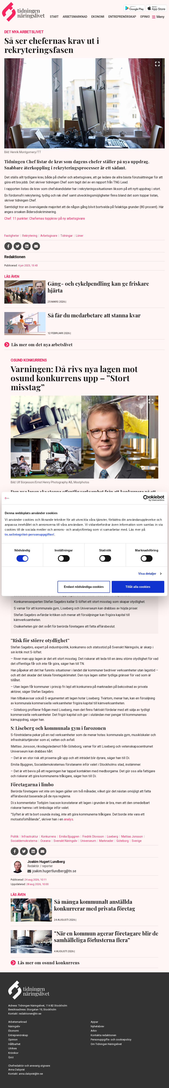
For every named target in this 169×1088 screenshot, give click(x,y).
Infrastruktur (30, 836)
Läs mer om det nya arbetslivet (42, 344)
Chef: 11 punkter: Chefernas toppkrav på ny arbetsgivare (44, 218)
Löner (79, 235)
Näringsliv (14, 1026)
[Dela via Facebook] (8, 246)
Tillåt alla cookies (138, 586)
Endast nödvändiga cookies (84, 586)
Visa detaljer (147, 573)
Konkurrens (49, 836)
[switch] (64, 558)
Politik (15, 836)
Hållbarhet (14, 1044)
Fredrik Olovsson (93, 836)
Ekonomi (97, 16)
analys (68, 819)
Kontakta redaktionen (103, 1035)
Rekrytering (30, 235)
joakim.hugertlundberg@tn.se (54, 871)
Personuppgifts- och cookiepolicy (111, 1039)
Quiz (11, 1057)
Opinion (146, 16)
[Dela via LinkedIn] (27, 246)
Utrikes (12, 1048)
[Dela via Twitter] (17, 246)
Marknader (106, 840)
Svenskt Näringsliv (66, 840)
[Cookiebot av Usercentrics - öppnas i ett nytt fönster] (146, 498)
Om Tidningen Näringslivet (106, 1044)
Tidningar (66, 235)
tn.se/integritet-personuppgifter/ (29, 534)
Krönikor (13, 1052)
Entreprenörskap (122, 16)
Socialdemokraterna (24, 840)
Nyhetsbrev (97, 1026)
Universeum (88, 840)
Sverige (137, 840)
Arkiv (94, 1030)
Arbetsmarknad (75, 16)
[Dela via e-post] (36, 246)
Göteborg (122, 840)
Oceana (45, 840)
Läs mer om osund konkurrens (49, 962)
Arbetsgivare (49, 235)
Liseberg (113, 836)
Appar (94, 1021)
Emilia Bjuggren (69, 836)
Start (54, 16)
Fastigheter (12, 235)
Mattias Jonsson (132, 836)
